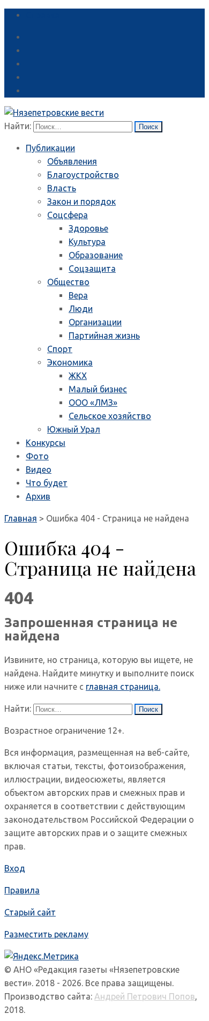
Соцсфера (67, 215)
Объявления (72, 161)
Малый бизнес (98, 389)
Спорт (59, 349)
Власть (61, 188)
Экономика (70, 362)
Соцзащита (92, 268)
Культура (87, 242)
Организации (95, 322)
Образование (96, 255)
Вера (78, 295)
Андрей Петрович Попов (144, 996)
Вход (14, 868)
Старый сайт (30, 912)
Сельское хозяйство (110, 416)
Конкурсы (45, 443)
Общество (68, 282)
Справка (42, 15)
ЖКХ (78, 376)
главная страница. (123, 686)
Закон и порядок (81, 201)
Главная (20, 518)
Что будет (47, 483)
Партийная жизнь (104, 335)
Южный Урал (73, 429)
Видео (38, 469)
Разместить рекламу (46, 934)
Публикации (50, 148)
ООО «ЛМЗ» (93, 402)
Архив (38, 496)
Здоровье (88, 228)
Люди (81, 309)
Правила (22, 890)
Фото (37, 456)
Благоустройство (83, 175)
